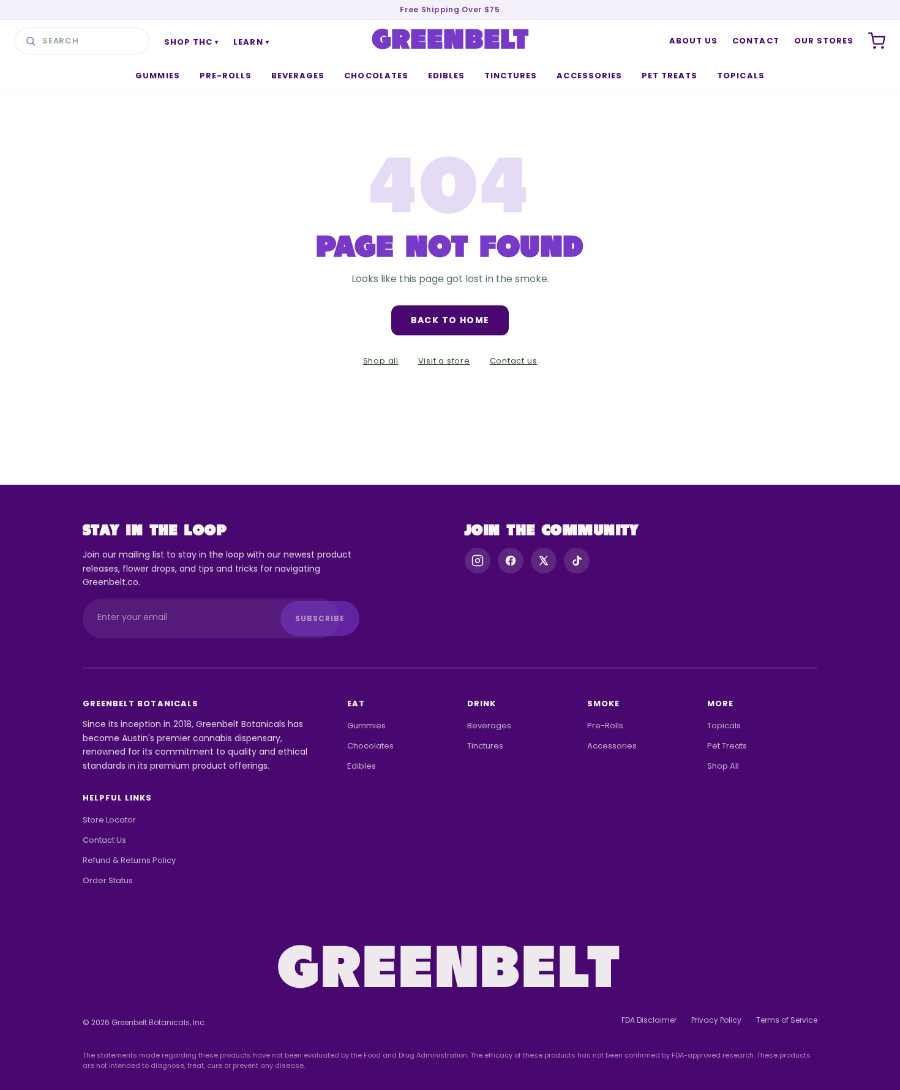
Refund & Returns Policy (129, 860)
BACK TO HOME (450, 320)
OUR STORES (823, 41)
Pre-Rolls (226, 75)
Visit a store (444, 361)
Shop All (723, 766)
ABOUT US (693, 41)
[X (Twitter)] (544, 560)
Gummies (157, 75)
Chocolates (376, 75)
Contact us (514, 361)
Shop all (381, 361)
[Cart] (876, 41)
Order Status (108, 880)
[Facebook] (510, 560)
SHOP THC (191, 42)
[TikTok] (577, 560)
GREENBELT (451, 41)
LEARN (251, 42)
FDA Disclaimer (649, 1020)
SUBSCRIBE (320, 618)
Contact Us (104, 840)
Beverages (297, 75)
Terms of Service (786, 1020)
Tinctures (510, 75)
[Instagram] (477, 560)
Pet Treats (669, 75)
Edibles (446, 75)
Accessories (589, 75)
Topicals (740, 75)
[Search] (30, 41)
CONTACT (755, 41)
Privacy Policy (716, 1020)
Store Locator (109, 820)
